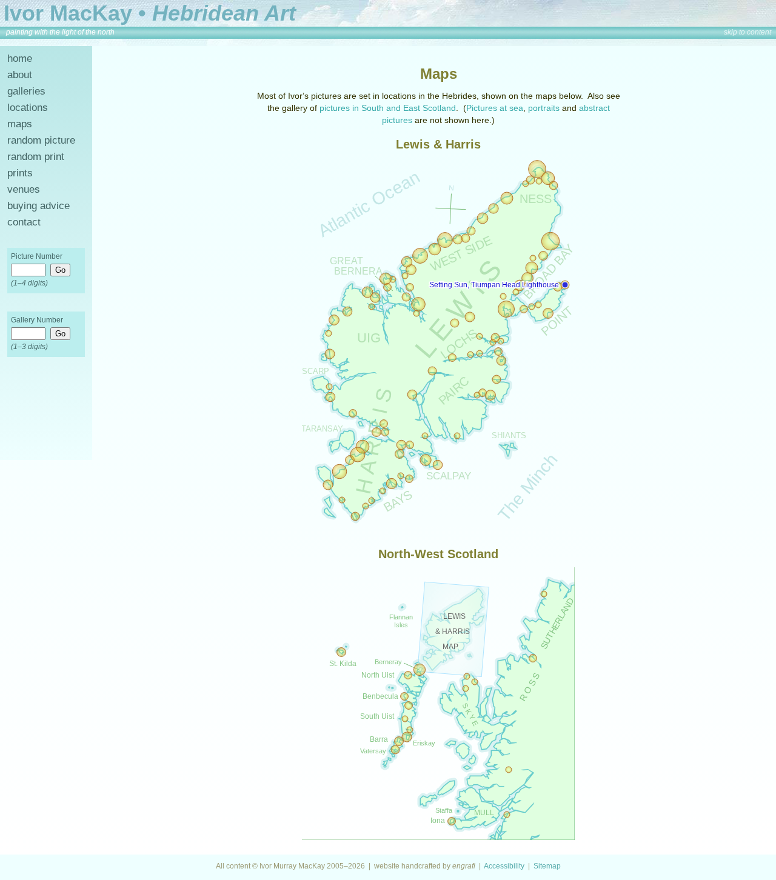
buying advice (38, 206)
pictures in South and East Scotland (387, 108)
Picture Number (36, 256)
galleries (26, 91)
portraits (544, 108)
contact (24, 222)
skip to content (747, 32)
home (19, 58)
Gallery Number (37, 320)
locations (27, 107)
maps (19, 124)
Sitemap (547, 866)
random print (35, 156)
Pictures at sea (494, 108)
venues (23, 189)
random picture (41, 140)
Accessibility (504, 866)
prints (20, 173)
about (19, 75)
